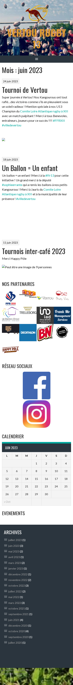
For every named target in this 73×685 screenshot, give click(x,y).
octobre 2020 (16, 631)
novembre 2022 (17, 580)
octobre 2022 (16, 585)
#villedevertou (11, 125)
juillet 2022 (15, 591)
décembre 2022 (17, 574)
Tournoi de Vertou (24, 89)
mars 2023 (14, 562)
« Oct (7, 501)
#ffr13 (49, 175)
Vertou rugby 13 (36, 38)
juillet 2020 (15, 642)
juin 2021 (13, 620)
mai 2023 (13, 551)
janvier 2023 (15, 568)
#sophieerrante (12, 185)
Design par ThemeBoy (14, 673)
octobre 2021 (16, 608)
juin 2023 (13, 545)
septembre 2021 (18, 614)
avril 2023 (14, 557)
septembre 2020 (18, 637)
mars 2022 (14, 602)
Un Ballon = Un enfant (30, 168)
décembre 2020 (17, 625)
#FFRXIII (59, 120)
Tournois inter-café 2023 (33, 251)
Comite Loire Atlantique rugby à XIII (44, 111)
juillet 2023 (15, 540)
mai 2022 (13, 597)
